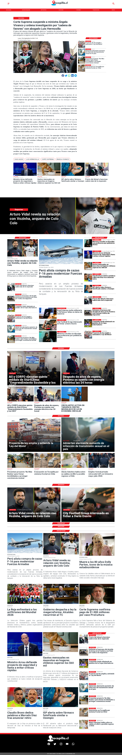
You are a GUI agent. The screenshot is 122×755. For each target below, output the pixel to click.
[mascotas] (88, 266)
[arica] (88, 312)
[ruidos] (81, 60)
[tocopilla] (81, 68)
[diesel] (88, 300)
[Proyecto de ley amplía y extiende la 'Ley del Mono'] (81, 44)
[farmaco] (88, 289)
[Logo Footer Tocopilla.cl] (60, 741)
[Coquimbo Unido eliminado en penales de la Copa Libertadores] (88, 323)
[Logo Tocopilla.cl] (61, 5)
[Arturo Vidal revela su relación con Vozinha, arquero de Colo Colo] (22, 256)
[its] (81, 52)
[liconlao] (88, 243)
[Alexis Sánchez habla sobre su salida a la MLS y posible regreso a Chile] (74, 467)
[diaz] (88, 278)
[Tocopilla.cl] (8, 4)
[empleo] (101, 467)
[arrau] (88, 255)
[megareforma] (61, 603)
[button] (18, 159)
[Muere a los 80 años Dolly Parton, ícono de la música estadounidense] (97, 555)
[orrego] (97, 603)
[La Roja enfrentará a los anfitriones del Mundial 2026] (25, 603)
